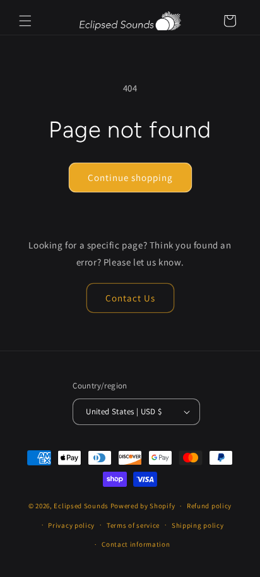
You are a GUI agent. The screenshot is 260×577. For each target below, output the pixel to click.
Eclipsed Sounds (81, 505)
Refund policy (209, 505)
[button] (25, 21)
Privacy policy (71, 525)
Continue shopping (130, 178)
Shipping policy (198, 525)
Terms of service (133, 525)
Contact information (136, 544)
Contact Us (130, 298)
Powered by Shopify (142, 505)
